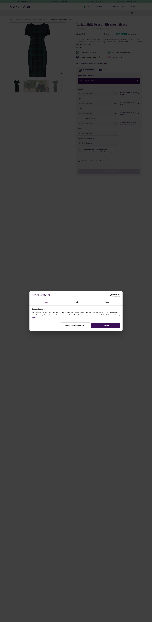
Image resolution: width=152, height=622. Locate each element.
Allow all (105, 325)
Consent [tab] (45, 302)
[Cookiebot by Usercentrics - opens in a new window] (111, 295)
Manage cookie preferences (74, 325)
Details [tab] (76, 302)
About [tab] (107, 302)
